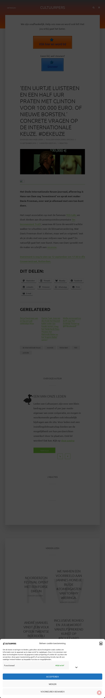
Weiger (52, 684)
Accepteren (52, 676)
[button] (101, 643)
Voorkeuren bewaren (53, 691)
